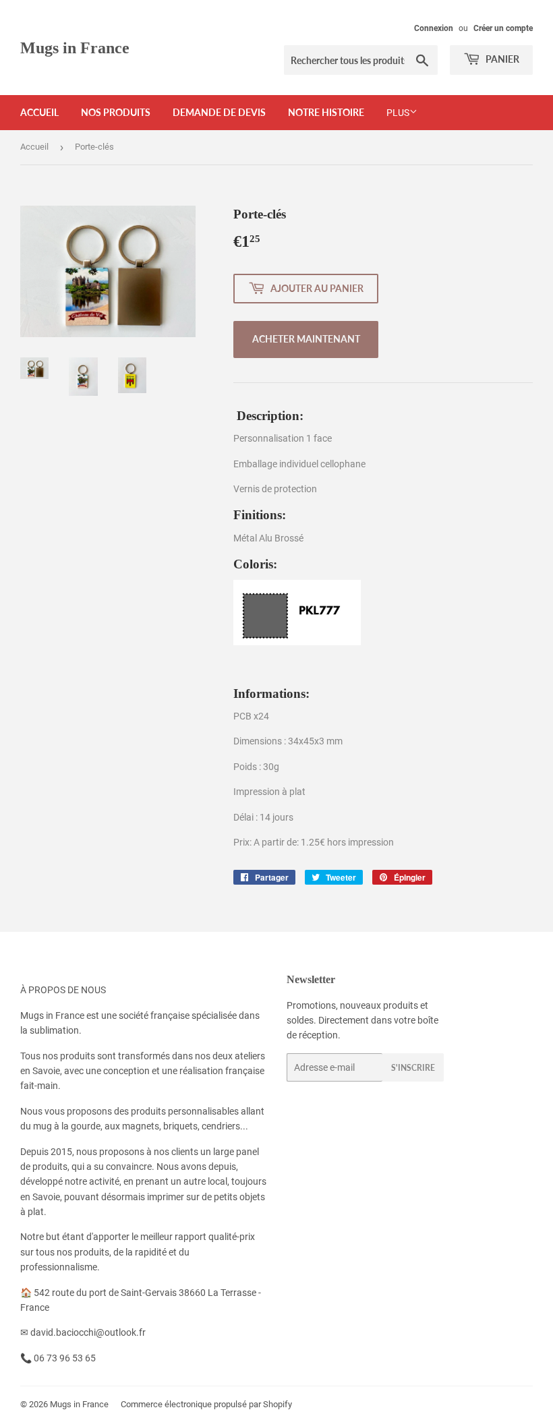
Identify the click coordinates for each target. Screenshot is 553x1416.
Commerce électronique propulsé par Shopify (206, 1404)
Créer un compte (503, 28)
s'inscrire (413, 1068)
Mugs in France (74, 47)
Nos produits (115, 112)
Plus (397, 112)
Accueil (39, 112)
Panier (501, 59)
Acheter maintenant (306, 339)
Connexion (433, 28)
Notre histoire (326, 112)
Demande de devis (219, 112)
